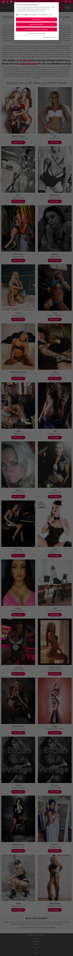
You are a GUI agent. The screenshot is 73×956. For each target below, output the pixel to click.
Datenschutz (46, 37)
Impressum (54, 37)
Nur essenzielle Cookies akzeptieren (36, 29)
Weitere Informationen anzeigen (36, 33)
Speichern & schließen (36, 24)
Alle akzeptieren (36, 19)
